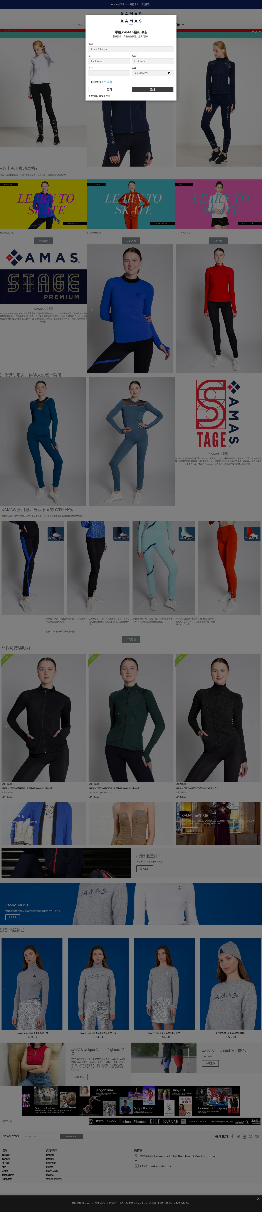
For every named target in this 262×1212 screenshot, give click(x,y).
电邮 (91, 43)
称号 (91, 67)
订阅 (109, 89)
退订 (152, 89)
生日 (134, 67)
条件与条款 (106, 82)
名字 (91, 55)
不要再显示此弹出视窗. (99, 96)
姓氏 (134, 55)
